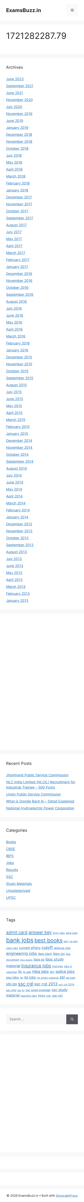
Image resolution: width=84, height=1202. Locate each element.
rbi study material (48, 977)
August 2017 (16, 225)
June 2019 (14, 121)
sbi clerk (70, 977)
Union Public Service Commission (33, 794)
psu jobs (12, 977)
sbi (62, 977)
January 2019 (17, 128)
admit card (17, 932)
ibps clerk (45, 954)
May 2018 (14, 162)
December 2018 (19, 135)
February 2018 (18, 183)
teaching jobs (29, 995)
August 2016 (16, 301)
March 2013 (15, 587)
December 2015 (19, 357)
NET (52, 972)
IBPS (10, 856)
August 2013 (16, 552)
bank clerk (71, 933)
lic (20, 971)
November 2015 (19, 364)
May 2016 (14, 322)
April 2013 (14, 580)
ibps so (39, 959)
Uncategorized (18, 891)
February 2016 (18, 343)
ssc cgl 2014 (66, 984)
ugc (48, 995)
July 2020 (14, 107)
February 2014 (18, 510)
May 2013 (14, 573)
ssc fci (21, 990)
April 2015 (14, 413)
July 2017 (14, 232)
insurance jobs (36, 965)
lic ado (27, 972)
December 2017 (19, 197)
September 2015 (19, 378)
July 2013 (14, 559)
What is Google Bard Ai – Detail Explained (40, 801)
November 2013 (19, 531)
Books (11, 842)
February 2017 (18, 260)
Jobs (10, 863)
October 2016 (17, 288)
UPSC (11, 898)
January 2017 (17, 267)
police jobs (65, 971)
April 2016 (14, 329)
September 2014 (19, 461)
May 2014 (14, 489)
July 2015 (14, 392)
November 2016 (19, 281)
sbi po (11, 984)
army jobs (59, 932)
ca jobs (73, 941)
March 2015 (15, 420)
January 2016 (17, 350)
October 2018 (17, 148)
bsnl (66, 941)
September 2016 (19, 295)
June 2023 (15, 79)
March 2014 (15, 503)
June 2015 (14, 399)
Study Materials (19, 884)
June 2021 (14, 93)
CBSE (10, 849)
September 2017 (19, 218)
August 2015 (16, 385)
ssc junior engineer (38, 990)
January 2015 (17, 434)
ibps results (26, 960)
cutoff (47, 947)
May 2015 (14, 406)
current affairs (30, 948)
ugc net (57, 995)
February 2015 (18, 427)
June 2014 (14, 482)
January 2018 (17, 190)
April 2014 (14, 496)
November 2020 (19, 100)
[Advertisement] (22, 681)
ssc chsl (11, 990)
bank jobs (19, 940)
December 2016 (19, 274)
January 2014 (17, 517)
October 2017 (17, 211)
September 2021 (19, 86)
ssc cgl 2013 (45, 983)
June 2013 (14, 566)
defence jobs (62, 948)
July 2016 (14, 308)
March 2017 (15, 253)
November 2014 (19, 448)
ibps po (59, 954)
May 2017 (14, 239)
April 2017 (14, 246)
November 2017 (19, 204)
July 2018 (14, 155)
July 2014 (14, 475)
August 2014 (16, 468)
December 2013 (19, 524)
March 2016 (15, 336)
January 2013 (17, 601)
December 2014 (19, 441)
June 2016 (14, 315)
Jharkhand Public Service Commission (37, 775)
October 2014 (17, 454)
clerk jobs (12, 948)
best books (48, 940)
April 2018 (14, 169)
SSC (9, 877)
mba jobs (40, 971)
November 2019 (19, 114)
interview (57, 966)
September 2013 (19, 545)
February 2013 (18, 594)
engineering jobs (21, 953)
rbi (21, 977)
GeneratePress (67, 1195)
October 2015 (17, 371)
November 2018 (19, 142)
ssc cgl (25, 984)
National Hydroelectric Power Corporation (40, 808)
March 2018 (15, 176)
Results (12, 870)
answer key (40, 932)
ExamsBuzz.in (23, 10)
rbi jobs (30, 977)
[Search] (72, 1019)
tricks (41, 995)
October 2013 (17, 538)
